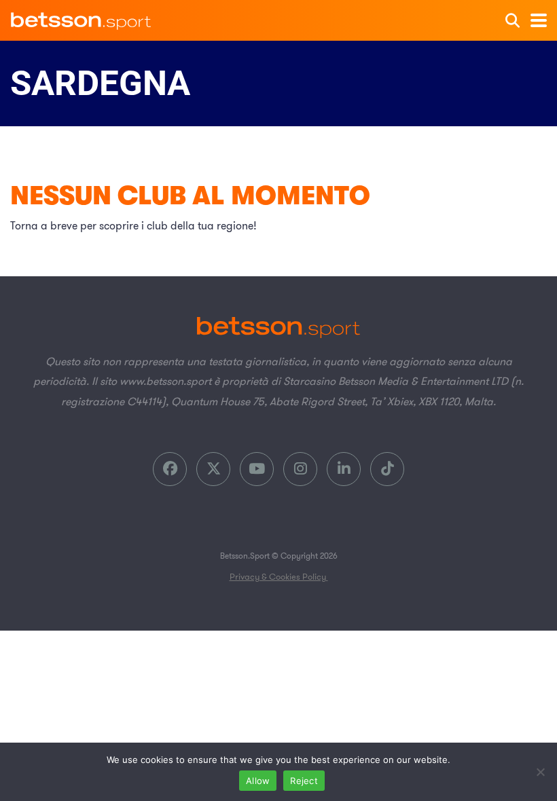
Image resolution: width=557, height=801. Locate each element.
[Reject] (540, 772)
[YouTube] (257, 469)
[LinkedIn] (344, 469)
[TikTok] (387, 469)
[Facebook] (170, 469)
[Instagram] (300, 469)
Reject (304, 780)
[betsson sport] (81, 17)
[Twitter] (213, 469)
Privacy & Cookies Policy (279, 577)
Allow (258, 780)
